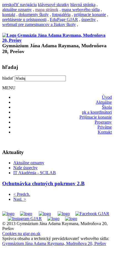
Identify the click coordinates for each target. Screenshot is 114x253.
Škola (107, 107)
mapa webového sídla (81, 9)
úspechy (88, 19)
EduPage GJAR (64, 19)
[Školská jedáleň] (45, 213)
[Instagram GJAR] (25, 218)
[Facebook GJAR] (92, 213)
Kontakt (105, 132)
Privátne (104, 127)
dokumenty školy (34, 14)
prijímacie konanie (90, 14)
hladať (8, 78)
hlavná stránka (82, 4)
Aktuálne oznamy (28, 162)
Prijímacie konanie (95, 117)
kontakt (8, 14)
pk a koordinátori (97, 112)
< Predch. (21, 194)
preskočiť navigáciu (19, 4)
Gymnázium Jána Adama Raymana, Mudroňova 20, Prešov (54, 243)
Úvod (107, 97)
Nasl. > (19, 199)
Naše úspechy (25, 167)
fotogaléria (61, 14)
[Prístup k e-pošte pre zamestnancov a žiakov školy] (26, 213)
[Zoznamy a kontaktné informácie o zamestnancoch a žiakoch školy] (64, 213)
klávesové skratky (53, 4)
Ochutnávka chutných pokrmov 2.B (43, 183)
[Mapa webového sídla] (53, 218)
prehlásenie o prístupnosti (24, 19)
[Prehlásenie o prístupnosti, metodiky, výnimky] (71, 218)
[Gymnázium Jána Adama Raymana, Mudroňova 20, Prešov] (57, 40)
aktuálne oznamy (17, 9)
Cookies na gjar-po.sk (21, 233)
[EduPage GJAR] (8, 213)
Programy (103, 122)
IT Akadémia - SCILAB (34, 172)
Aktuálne (104, 102)
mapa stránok (46, 9)
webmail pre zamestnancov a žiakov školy (39, 24)
